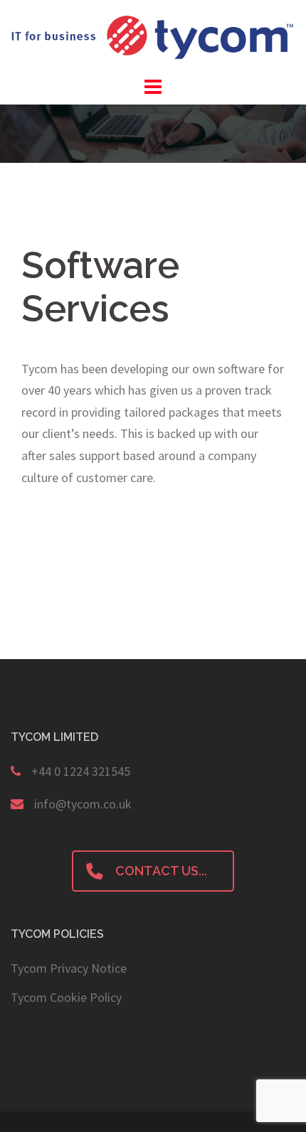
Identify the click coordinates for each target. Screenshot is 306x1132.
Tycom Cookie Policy (66, 997)
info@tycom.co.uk (83, 804)
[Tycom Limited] (153, 36)
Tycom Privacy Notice (69, 968)
